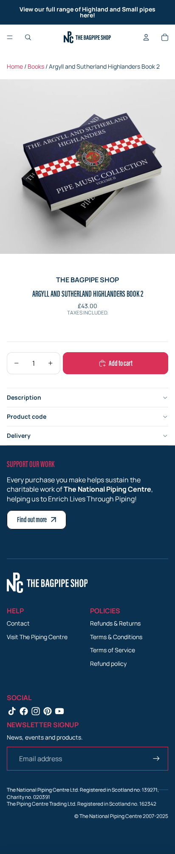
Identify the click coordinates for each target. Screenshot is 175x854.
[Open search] (28, 37)
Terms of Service (112, 650)
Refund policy (108, 663)
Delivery (19, 435)
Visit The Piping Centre (37, 637)
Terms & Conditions (116, 637)
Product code (26, 416)
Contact (18, 623)
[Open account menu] (146, 37)
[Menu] (10, 37)
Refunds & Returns (115, 623)
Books (36, 66)
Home (15, 66)
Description (24, 397)
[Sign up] (156, 759)
